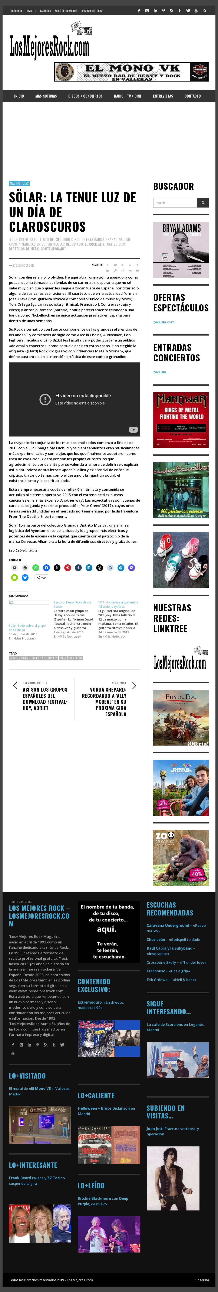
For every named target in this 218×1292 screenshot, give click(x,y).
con (98, 1198)
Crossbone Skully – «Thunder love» (177, 962)
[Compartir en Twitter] (115, 265)
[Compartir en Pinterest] (130, 265)
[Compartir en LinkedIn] (108, 270)
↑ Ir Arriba (201, 1280)
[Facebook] (139, 10)
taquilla (159, 371)
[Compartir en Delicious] (115, 270)
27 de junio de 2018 (23, 265)
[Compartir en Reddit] (122, 270)
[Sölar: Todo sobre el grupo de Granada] (29, 611)
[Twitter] (188, 10)
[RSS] (172, 10)
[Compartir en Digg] (130, 270)
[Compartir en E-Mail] (137, 270)
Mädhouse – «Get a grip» (168, 970)
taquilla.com (164, 322)
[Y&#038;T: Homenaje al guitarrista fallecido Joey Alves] (120, 619)
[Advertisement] (109, 141)
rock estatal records (44, 658)
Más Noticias (19, 183)
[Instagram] (147, 10)
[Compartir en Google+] (122, 265)
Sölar (63, 658)
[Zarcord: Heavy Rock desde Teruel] (76, 619)
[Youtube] (196, 10)
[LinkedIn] (155, 10)
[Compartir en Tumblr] (137, 265)
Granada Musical (20, 658)
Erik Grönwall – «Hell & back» (171, 979)
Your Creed (75, 658)
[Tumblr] (180, 10)
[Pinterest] (163, 10)
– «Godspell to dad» (173, 939)
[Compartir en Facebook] (108, 265)
